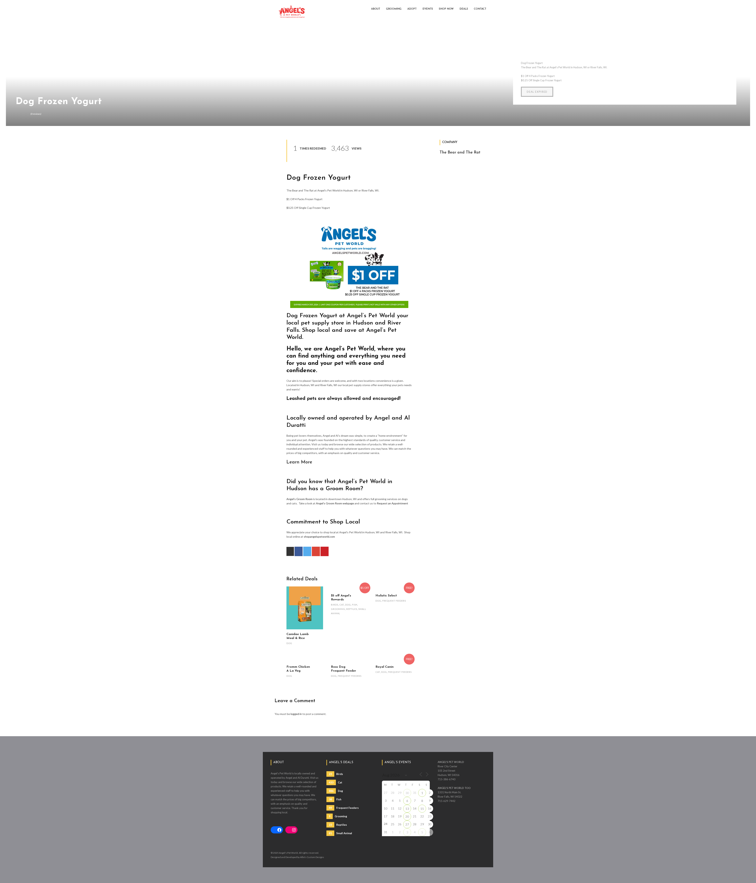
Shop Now (446, 9)
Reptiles (351, 609)
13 (407, 808)
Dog (289, 643)
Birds (334, 604)
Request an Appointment (392, 503)
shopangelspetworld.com (319, 536)
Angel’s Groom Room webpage (335, 503)
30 (407, 793)
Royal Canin (384, 666)
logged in (296, 714)
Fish (354, 604)
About (375, 9)
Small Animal (340, 833)
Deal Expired (537, 91)
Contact (480, 9)
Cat (341, 604)
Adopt (412, 9)
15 (422, 808)
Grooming (393, 9)
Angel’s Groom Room (299, 499)
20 (407, 816)
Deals (464, 9)
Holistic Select (386, 595)
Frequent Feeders (394, 600)
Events (427, 9)
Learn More (299, 462)
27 (407, 824)
